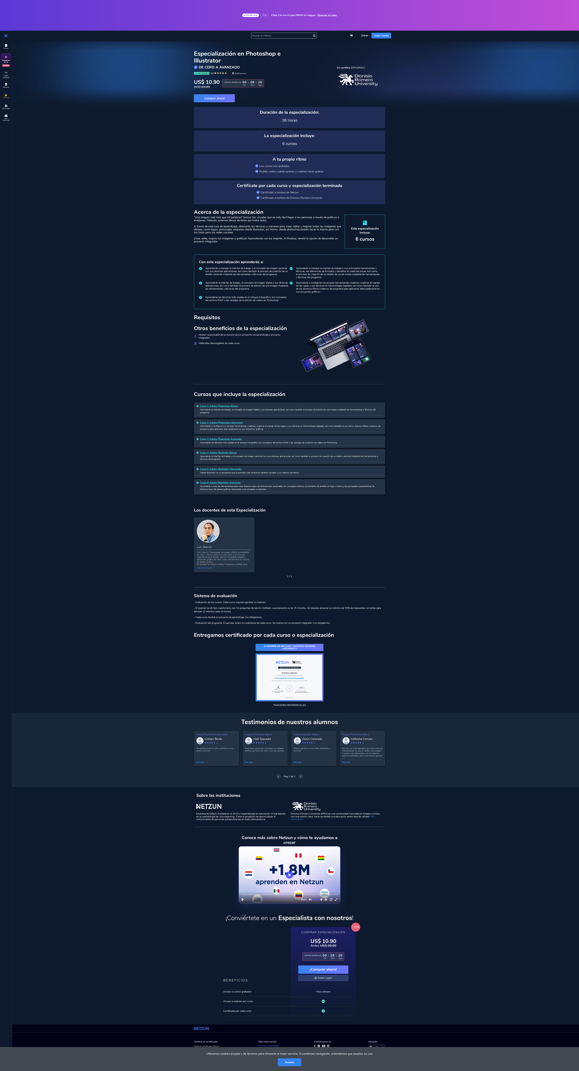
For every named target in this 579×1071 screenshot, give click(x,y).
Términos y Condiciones (268, 1045)
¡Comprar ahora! (323, 969)
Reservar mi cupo (327, 15)
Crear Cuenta (381, 35)
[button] (282, 577)
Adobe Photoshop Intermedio (212, 734)
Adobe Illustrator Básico (307, 734)
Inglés (6, 76)
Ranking (6, 87)
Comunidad (6, 109)
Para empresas (6, 119)
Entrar (364, 35)
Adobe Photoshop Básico (258, 734)
